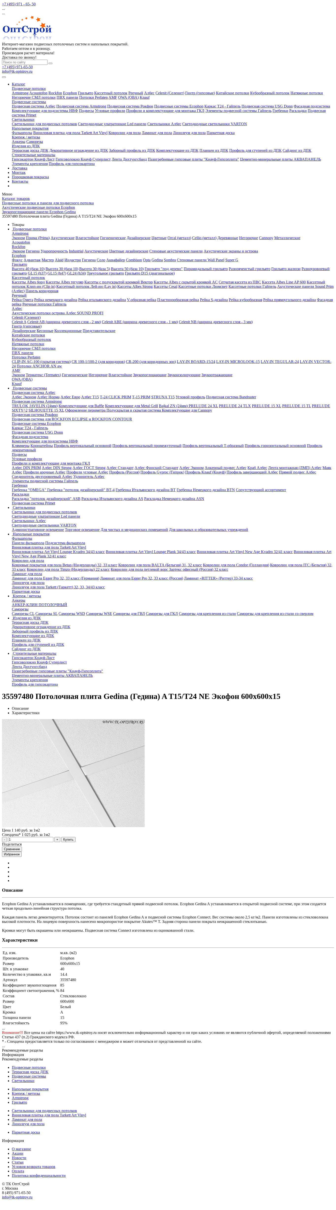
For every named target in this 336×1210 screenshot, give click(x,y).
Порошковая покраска (30, 177)
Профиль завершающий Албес (252, 472)
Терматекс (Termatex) (43, 375)
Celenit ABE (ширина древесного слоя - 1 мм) (140, 322)
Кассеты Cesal (165, 286)
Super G (231, 260)
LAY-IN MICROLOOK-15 (238, 362)
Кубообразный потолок (270, 93)
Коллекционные (68, 331)
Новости (19, 1158)
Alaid (59, 260)
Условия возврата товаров (33, 1167)
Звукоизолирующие (184, 375)
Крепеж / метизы (26, 137)
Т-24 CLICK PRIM (115, 397)
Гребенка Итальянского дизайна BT (146, 490)
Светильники (23, 119)
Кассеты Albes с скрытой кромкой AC (186, 282)
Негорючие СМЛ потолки (34, 97)
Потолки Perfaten (93, 97)
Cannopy (266, 238)
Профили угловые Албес (87, 472)
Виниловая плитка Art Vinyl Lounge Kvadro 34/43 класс (58, 552)
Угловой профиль (190, 397)
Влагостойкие (87, 238)
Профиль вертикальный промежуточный (147, 446)
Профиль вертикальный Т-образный (213, 446)
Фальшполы (22, 133)
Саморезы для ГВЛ (129, 614)
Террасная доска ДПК (30, 150)
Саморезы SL (46, 614)
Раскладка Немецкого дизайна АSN (174, 499)
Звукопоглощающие (150, 375)
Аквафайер (115, 260)
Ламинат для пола (157, 133)
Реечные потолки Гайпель (44, 304)
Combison (134, 260)
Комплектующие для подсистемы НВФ (45, 111)
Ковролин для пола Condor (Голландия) (236, 565)
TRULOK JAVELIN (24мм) (35, 406)
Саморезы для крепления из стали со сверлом (275, 614)
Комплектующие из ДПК (177, 150)
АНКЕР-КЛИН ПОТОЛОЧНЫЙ (39, 605)
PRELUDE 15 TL (296, 406)
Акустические (63, 238)
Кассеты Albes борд (28, 282)
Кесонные (45, 331)
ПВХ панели (67, 97)
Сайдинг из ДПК (297, 150)
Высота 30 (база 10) (62, 269)
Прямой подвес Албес (297, 472)
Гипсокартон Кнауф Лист (33, 159)
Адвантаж (32, 260)
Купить (68, 839)
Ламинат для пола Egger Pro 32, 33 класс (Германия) (55, 578)
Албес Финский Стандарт (156, 468)
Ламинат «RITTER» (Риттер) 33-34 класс (218, 578)
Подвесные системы (29, 102)
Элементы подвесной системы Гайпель (238, 111)
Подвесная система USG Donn (267, 106)
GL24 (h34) (76, 273)
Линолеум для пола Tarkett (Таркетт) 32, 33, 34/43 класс (58, 587)
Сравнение (12, 849)
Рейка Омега (22, 300)
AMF (112, 97)
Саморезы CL (23, 614)
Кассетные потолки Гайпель (252, 286)
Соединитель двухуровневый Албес (42, 476)
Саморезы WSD (72, 614)
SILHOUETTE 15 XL (46, 410)
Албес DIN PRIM (26, 468)
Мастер (48, 260)
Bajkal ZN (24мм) (174, 406)
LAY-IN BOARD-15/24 (196, 362)
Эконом (18, 238)
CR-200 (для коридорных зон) (151, 362)
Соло (101, 260)
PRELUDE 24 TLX (235, 406)
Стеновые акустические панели (176, 251)
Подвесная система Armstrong (81, 106)
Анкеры (18, 141)
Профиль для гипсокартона (72, 164)
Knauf (145, 97)
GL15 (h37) (37, 273)
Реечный (135, 93)
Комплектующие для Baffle (81, 406)
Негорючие (248, 238)
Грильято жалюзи (286, 269)
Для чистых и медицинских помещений (134, 530)
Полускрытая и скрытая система (134, 410)
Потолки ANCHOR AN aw (39, 366)
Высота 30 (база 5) (94, 269)
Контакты (20, 181)
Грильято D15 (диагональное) (150, 273)
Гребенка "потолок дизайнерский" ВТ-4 (81, 490)
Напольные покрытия (30, 128)
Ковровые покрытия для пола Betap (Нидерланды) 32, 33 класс (64, 565)
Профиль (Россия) (124, 472)
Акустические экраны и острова (231, 251)
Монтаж (19, 172)
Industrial (76, 251)
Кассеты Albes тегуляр (64, 282)
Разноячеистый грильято (249, 269)
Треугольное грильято (105, 273)
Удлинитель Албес (89, 476)
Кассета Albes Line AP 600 (284, 282)
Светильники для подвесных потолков (44, 124)
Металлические (287, 238)
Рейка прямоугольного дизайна (289, 300)
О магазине (21, 1149)
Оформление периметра (86, 410)
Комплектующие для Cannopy (187, 410)
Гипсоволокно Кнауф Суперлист (83, 159)
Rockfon (55, 93)
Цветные (159, 238)
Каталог (18, 84)
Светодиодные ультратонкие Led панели (112, 124)
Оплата (18, 1171)
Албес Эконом (24, 397)
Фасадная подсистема (312, 106)
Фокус (17, 260)
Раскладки (298, 111)
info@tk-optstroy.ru (17, 71)
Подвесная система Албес (33, 106)
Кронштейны (42, 446)
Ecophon (70, 93)
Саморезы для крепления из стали (207, 614)
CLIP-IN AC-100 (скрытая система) (41, 362)
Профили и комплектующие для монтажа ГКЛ (165, 111)
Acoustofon (38, 93)
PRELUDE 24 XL (203, 406)
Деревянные (227, 238)
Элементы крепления (30, 164)
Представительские (99, 331)
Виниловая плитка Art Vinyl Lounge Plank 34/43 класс (151, 552)
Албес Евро (70, 397)
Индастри (72, 260)
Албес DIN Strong (57, 468)
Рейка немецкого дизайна (55, 300)
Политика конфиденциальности (39, 1175)
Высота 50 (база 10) (127, 269)
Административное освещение (38, 530)
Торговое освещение (82, 530)
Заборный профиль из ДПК (132, 150)
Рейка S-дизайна (214, 300)
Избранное (12, 854)
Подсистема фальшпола (65, 543)
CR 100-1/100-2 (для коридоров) (98, 362)
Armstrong (20, 93)
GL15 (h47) (56, 273)
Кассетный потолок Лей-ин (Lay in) (86, 286)
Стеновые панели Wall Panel (200, 260)
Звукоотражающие (216, 375)
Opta (147, 260)
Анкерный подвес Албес (225, 468)
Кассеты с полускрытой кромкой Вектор (118, 282)
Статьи (18, 1162)
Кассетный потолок (110, 93)
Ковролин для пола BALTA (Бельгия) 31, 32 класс (160, 565)
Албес (149, 93)
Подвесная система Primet (33, 503)
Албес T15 (90, 397)
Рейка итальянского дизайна (102, 300)
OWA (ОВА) (128, 97)
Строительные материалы (33, 155)
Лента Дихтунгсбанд (129, 159)
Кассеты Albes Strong (135, 286)
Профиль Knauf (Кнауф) (205, 472)
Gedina (157, 260)
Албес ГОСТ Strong (89, 468)
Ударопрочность (54, 251)
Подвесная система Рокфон (130, 106)
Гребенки (280, 111)
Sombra (170, 260)
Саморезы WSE (99, 614)
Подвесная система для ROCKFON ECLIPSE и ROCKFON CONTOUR (72, 419)
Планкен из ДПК (213, 150)
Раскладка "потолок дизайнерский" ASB (46, 499)
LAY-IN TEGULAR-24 (280, 362)
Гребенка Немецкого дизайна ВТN (206, 490)
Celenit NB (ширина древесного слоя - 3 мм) (216, 322)
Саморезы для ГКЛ (162, 614)
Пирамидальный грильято (206, 269)
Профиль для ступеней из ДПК (255, 150)
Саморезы (34, 141)
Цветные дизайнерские (128, 251)
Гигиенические (113, 238)
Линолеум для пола (189, 133)
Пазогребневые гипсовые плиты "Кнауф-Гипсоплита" (193, 159)
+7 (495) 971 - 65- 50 (19, 4)
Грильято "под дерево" (164, 269)
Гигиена (33, 251)
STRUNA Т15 (163, 397)
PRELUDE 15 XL (266, 406)
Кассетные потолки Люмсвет (203, 286)
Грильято (85, 93)
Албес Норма (48, 397)
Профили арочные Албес (44, 472)
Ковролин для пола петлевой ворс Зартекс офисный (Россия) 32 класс (169, 569)
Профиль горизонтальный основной (275, 446)
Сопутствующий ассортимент (261, 490)
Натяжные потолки (306, 93)
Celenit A (19, 322)
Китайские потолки (232, 93)
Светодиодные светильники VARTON (214, 124)
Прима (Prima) (38, 238)
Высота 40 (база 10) (28, 269)
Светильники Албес (164, 124)
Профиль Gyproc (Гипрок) (162, 472)
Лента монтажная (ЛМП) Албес (294, 468)
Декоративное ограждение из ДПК (78, 150)
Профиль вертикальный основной (82, 446)
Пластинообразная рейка (178, 300)
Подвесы (86, 111)
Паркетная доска (221, 133)
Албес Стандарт (120, 468)
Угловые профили (110, 111)
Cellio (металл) (204, 238)
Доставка (19, 168)
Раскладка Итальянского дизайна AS (112, 499)
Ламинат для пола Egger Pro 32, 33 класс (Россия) (141, 578)
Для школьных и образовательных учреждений (208, 530)
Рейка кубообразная (245, 300)
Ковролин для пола (124, 133)
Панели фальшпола (28, 543)
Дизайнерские (139, 238)
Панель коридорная (42, 291)
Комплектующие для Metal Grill (131, 406)
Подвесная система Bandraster (231, 397)
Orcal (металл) (179, 238)
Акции (17, 1153)
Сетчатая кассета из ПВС (240, 282)
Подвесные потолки (29, 88)
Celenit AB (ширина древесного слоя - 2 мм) (64, 322)
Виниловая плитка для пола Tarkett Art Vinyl (70, 133)
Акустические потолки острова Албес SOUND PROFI (57, 313)
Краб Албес (257, 468)
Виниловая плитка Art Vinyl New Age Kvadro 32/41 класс (245, 552)
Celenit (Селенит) (169, 93)
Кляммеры (21, 446)
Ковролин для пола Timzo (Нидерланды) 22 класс (68, 569)
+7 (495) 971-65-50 (17, 67)
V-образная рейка (141, 300)
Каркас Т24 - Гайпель (222, 106)
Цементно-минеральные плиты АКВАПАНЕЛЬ (280, 159)
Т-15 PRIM (141, 397)
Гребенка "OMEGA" (29, 490)
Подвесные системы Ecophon (178, 106)
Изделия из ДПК (26, 146)
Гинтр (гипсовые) (200, 93)
